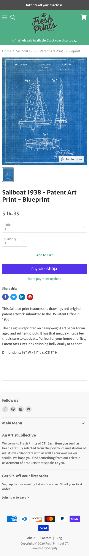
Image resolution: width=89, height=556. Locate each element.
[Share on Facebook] (5, 297)
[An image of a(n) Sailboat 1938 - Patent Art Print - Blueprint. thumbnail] (7, 175)
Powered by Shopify (44, 548)
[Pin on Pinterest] (30, 297)
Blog (59, 538)
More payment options (44, 278)
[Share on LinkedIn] (22, 297)
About (31, 538)
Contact (45, 538)
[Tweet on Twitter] (13, 297)
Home (6, 51)
